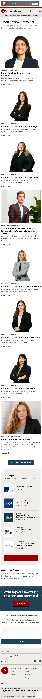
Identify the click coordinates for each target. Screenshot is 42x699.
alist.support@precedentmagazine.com (14, 656)
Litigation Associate (24, 529)
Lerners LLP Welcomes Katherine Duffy (21, 286)
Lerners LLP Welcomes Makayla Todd (20, 177)
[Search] (30, 11)
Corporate (19, 485)
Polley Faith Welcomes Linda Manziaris (16, 74)
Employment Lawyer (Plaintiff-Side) (24, 502)
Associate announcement (11, 70)
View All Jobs (21, 558)
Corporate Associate (24, 487)
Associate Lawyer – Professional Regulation (25, 516)
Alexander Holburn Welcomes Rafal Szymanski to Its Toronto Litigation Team (19, 231)
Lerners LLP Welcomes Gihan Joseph (19, 126)
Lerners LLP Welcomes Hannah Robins (20, 337)
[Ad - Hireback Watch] (20, 3)
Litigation (19, 499)
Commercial (20, 541)
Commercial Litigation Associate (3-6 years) (25, 544)
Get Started (21, 603)
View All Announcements (21, 462)
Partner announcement (10, 225)
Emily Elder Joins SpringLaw (15, 439)
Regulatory (20, 513)
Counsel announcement (10, 436)
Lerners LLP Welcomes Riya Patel (18, 388)
